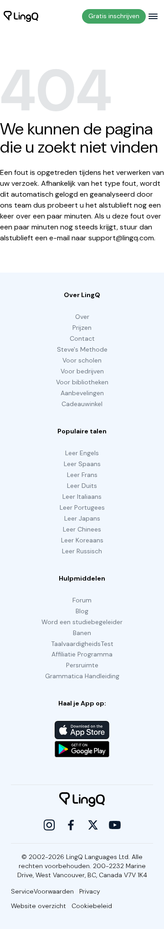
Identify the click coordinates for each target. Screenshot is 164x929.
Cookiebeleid (92, 906)
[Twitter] (93, 825)
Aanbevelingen (82, 393)
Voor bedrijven (82, 371)
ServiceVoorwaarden (42, 891)
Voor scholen (82, 360)
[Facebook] (71, 825)
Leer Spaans (82, 464)
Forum (82, 600)
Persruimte (82, 665)
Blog (82, 611)
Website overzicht (38, 906)
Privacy (89, 891)
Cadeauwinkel (82, 404)
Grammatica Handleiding (82, 676)
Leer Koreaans (82, 540)
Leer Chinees (82, 529)
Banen (82, 633)
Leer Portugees (82, 507)
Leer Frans (82, 475)
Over (82, 317)
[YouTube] (115, 825)
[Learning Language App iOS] (82, 730)
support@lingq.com (121, 238)
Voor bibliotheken (82, 382)
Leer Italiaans (82, 496)
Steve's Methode (82, 349)
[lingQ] (21, 16)
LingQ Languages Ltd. (98, 857)
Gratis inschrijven (113, 16)
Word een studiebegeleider (82, 622)
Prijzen (82, 327)
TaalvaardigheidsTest (82, 644)
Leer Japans (82, 518)
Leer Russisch (82, 551)
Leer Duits (82, 486)
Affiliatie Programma (82, 654)
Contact (82, 338)
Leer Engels (82, 453)
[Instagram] (49, 825)
